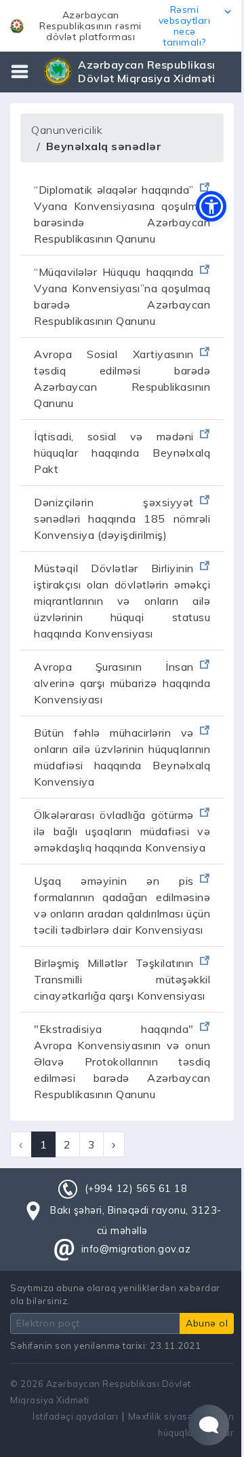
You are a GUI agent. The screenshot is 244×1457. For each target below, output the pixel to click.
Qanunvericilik (66, 130)
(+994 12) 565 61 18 (136, 1188)
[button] (122, 26)
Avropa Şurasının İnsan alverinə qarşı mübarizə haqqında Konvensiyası (122, 683)
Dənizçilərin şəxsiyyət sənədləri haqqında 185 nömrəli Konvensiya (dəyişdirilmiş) (122, 518)
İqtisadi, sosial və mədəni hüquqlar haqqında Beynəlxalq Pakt (122, 452)
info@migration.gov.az (136, 1249)
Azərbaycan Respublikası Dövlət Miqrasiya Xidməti (147, 71)
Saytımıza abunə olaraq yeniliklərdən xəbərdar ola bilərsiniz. (115, 1294)
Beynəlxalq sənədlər (104, 146)
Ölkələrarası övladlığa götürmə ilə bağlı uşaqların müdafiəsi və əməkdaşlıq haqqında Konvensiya (122, 831)
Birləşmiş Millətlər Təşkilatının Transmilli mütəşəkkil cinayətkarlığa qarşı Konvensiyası (122, 979)
